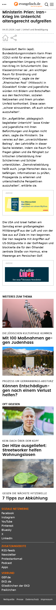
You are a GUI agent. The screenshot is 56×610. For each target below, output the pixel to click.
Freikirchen (8, 589)
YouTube (6, 521)
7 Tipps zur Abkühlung (25, 498)
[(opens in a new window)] (27, 204)
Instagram (8, 517)
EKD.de (6, 581)
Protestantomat (11, 558)
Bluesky (6, 529)
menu (4, 4)
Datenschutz (32, 599)
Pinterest (7, 525)
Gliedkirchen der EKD (15, 585)
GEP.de (6, 577)
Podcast (6, 563)
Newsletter (8, 554)
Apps (4, 567)
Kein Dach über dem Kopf (20, 440)
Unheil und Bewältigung (35, 29)
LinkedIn (6, 538)
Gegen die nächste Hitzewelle (24, 493)
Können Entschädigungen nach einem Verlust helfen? (26, 390)
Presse (20, 599)
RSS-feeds (8, 550)
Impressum (47, 599)
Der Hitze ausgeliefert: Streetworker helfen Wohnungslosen (24, 450)
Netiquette (8, 599)
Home (5, 38)
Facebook (7, 513)
